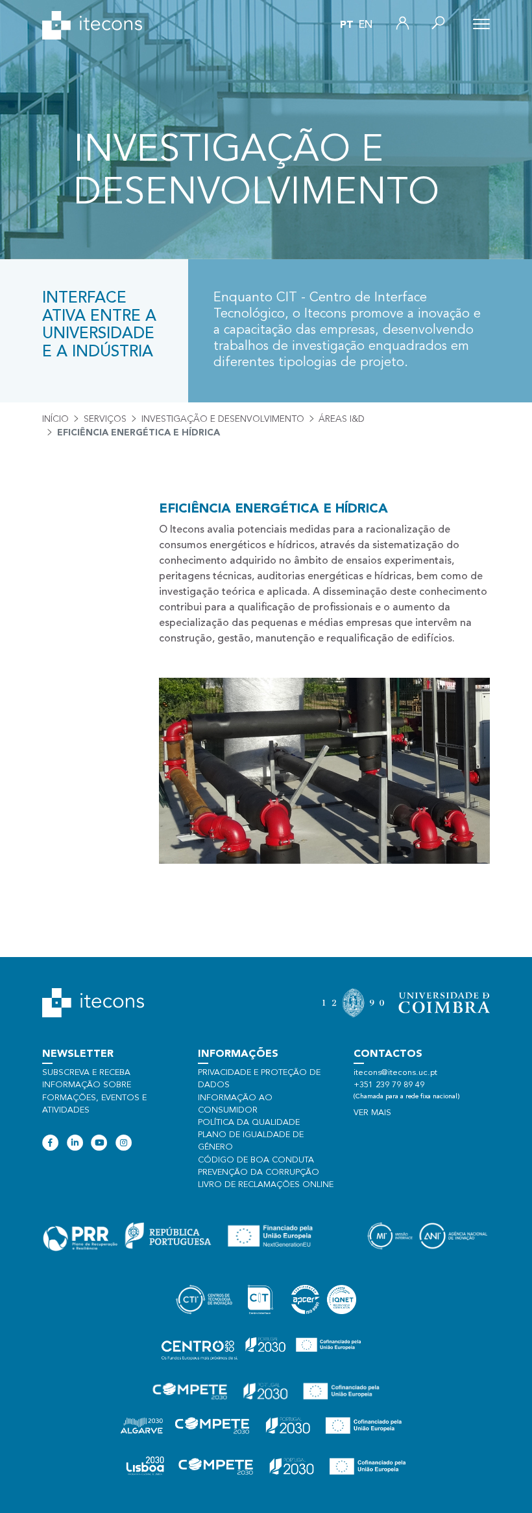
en (365, 25)
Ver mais (372, 1113)
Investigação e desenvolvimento (222, 419)
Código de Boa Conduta (256, 1160)
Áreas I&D (342, 419)
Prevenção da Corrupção (258, 1172)
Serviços (105, 419)
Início (55, 419)
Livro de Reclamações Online (265, 1185)
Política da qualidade (249, 1122)
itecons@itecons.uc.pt (395, 1072)
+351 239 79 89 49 (389, 1085)
